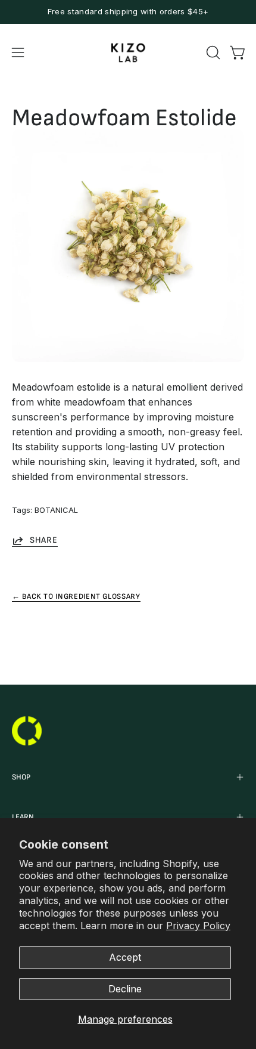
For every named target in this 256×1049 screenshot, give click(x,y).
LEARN (23, 817)
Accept (125, 957)
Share (44, 540)
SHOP (21, 777)
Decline (125, 989)
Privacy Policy (198, 926)
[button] (212, 52)
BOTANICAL (56, 510)
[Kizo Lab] (128, 53)
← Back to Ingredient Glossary (76, 596)
